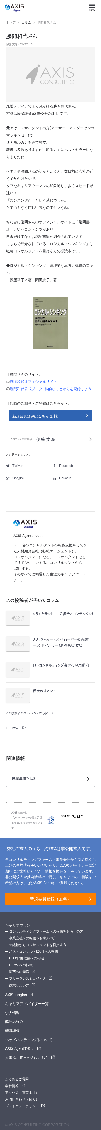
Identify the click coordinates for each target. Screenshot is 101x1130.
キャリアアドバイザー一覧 (27, 1003)
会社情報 (12, 1085)
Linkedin (65, 477)
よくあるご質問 (17, 1078)
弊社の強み (14, 1021)
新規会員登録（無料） (50, 899)
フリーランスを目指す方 (27, 978)
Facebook (66, 465)
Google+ (18, 477)
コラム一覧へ (19, 727)
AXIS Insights (16, 994)
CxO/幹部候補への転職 (26, 958)
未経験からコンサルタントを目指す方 (37, 944)
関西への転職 (19, 971)
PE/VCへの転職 (21, 964)
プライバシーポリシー (22, 1105)
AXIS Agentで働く (20, 1048)
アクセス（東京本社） (22, 1092)
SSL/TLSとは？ (72, 816)
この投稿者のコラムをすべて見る (27, 713)
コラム (26, 22)
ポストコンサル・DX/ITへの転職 (33, 951)
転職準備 (12, 1030)
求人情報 (12, 1012)
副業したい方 (19, 985)
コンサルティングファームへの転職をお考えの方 (46, 931)
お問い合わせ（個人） (22, 1099)
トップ (11, 22)
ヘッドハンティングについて (28, 1039)
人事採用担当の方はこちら (27, 1057)
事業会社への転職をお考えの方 (32, 937)
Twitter (17, 465)
